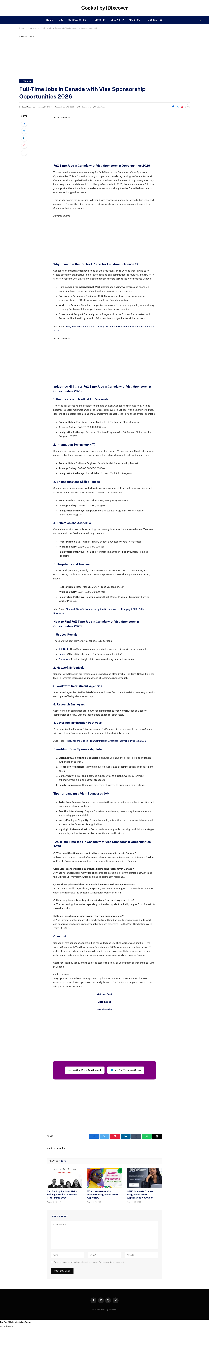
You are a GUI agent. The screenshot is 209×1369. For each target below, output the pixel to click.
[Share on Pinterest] (182, 106)
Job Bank (64, 649)
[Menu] (10, 20)
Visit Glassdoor (104, 1009)
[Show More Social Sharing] (187, 106)
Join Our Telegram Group (127, 1070)
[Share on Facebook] (173, 106)
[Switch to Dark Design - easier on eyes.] (199, 20)
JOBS (60, 20)
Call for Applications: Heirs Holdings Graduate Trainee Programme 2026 (62, 1194)
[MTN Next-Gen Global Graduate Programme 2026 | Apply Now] (104, 1178)
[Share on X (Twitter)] (177, 106)
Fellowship (117, 20)
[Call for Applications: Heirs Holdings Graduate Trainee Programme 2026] (64, 1178)
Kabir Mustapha (28, 107)
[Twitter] (24, 131)
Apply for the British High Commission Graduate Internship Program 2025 (106, 740)
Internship (98, 20)
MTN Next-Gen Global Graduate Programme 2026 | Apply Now (103, 1194)
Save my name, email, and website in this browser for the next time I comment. (89, 1262)
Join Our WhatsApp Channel (86, 1070)
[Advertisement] (104, 58)
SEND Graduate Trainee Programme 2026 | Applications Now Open (140, 1194)
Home (49, 20)
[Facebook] (24, 124)
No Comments (85, 107)
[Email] (24, 153)
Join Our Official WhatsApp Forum (15, 1322)
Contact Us (155, 20)
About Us (134, 20)
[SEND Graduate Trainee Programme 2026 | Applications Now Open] (144, 1178)
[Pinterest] (24, 145)
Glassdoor (64, 659)
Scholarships (77, 20)
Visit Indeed (104, 1001)
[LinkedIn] (24, 138)
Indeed (62, 654)
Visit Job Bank (104, 994)
